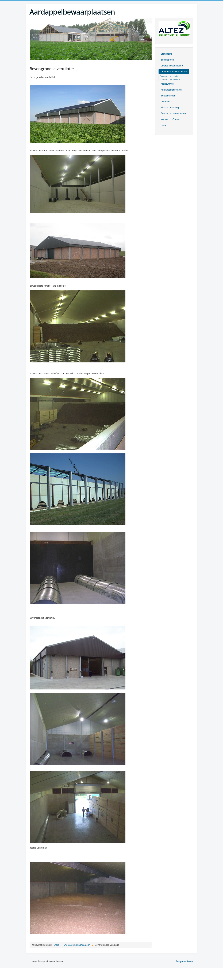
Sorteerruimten (168, 95)
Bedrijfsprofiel (167, 59)
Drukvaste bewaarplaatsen (174, 71)
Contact (176, 119)
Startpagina (166, 53)
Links (163, 125)
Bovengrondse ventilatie (170, 79)
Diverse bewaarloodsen (172, 65)
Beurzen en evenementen (173, 113)
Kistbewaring (167, 83)
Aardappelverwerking (171, 89)
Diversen (165, 101)
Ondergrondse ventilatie (170, 76)
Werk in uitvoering (170, 107)
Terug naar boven (184, 961)
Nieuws (164, 119)
